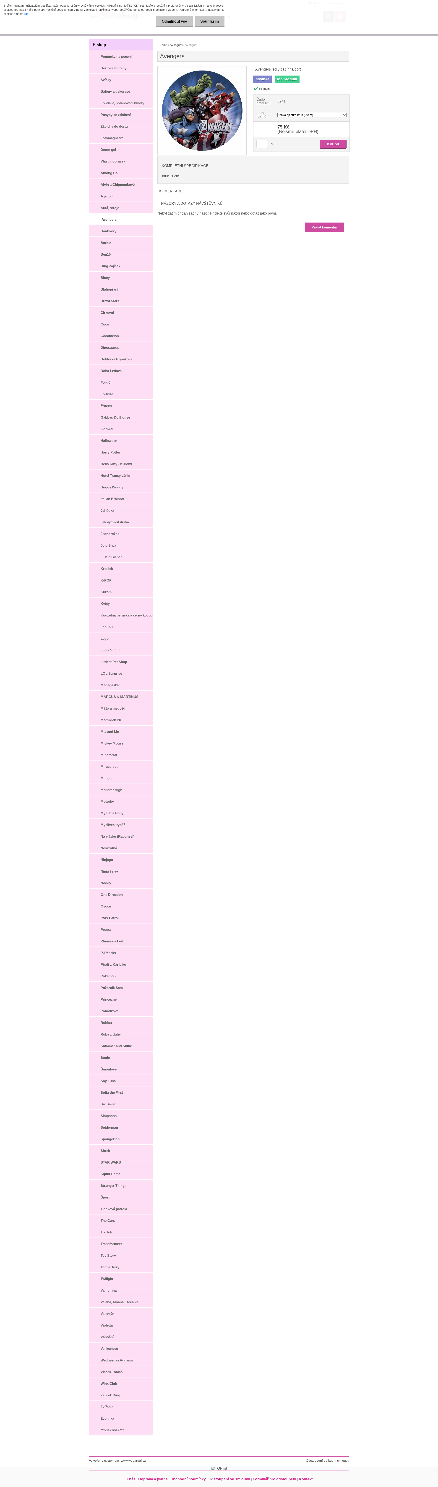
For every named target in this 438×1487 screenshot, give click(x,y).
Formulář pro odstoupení (274, 1479)
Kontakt (306, 1479)
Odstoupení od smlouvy (229, 1479)
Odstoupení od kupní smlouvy (327, 1460)
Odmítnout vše (174, 21)
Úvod (163, 45)
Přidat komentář (324, 227)
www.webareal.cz (133, 1460)
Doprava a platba (153, 1479)
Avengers (176, 45)
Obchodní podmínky (188, 1479)
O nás (130, 1479)
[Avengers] (202, 68)
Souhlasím (209, 21)
